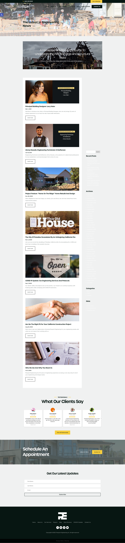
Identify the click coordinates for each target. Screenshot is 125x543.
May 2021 (89, 262)
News (88, 293)
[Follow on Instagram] (64, 527)
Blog (78, 6)
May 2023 (90, 236)
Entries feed (90, 306)
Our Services (63, 6)
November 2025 (91, 202)
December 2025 (91, 200)
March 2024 (90, 222)
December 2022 (91, 242)
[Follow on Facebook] (57, 527)
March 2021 (90, 267)
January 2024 (90, 227)
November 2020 (91, 274)
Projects (72, 6)
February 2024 (91, 225)
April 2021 (89, 265)
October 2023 (91, 231)
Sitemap (67, 541)
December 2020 (91, 271)
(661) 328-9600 (28, 1)
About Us (53, 6)
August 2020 (90, 280)
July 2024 (89, 214)
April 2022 (89, 247)
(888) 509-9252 (84, 452)
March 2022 (90, 249)
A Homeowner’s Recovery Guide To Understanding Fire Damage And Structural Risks (62, 54)
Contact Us (97, 6)
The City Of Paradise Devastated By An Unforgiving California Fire (50, 237)
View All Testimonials (62, 432)
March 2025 (90, 207)
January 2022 (90, 254)
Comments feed (91, 308)
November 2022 (91, 245)
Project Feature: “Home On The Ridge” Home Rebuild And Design (50, 193)
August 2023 (90, 234)
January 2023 (90, 240)
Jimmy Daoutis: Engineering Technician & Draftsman (45, 150)
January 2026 (90, 198)
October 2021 (90, 258)
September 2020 (91, 278)
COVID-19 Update (78, 522)
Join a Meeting (96, 1)
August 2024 (90, 211)
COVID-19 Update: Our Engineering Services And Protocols (47, 281)
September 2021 (91, 260)
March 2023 (90, 238)
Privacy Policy (60, 541)
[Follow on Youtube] (67, 527)
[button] (1, 14)
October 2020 (91, 276)
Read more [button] (52, 424)
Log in (88, 303)
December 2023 (91, 229)
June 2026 (90, 196)
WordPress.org (91, 310)
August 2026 (90, 194)
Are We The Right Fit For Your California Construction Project (48, 324)
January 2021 (90, 269)
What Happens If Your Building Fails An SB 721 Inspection (93, 169)
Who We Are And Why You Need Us (38, 368)
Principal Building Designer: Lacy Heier (40, 106)
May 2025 (90, 205)
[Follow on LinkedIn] (61, 527)
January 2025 (90, 209)
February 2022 (91, 251)
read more (30, 118)
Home (47, 6)
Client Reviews (85, 6)
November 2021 (91, 256)
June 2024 (90, 216)
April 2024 (89, 220)
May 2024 (90, 218)
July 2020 (89, 282)
